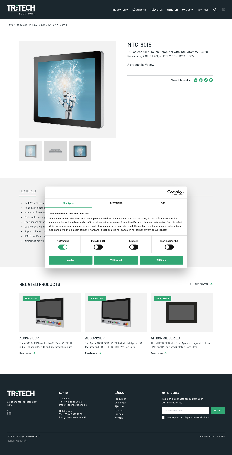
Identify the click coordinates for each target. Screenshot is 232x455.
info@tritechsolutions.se (73, 404)
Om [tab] (163, 202)
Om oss (186, 9)
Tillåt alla (161, 260)
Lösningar (139, 9)
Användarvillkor (207, 436)
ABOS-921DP (94, 338)
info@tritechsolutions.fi (72, 417)
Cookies (221, 436)
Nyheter (172, 9)
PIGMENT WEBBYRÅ (17, 440)
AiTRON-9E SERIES (165, 338)
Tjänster (156, 9)
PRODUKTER (119, 9)
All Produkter (199, 284)
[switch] (98, 247)
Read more (25, 353)
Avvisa (70, 260)
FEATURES (27, 191)
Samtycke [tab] (68, 203)
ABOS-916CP (29, 338)
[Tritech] (21, 393)
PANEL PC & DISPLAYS (41, 24)
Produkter (21, 24)
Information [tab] (116, 202)
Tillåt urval (116, 260)
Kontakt (202, 9)
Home (10, 24)
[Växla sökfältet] (215, 9)
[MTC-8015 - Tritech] (21, 10)
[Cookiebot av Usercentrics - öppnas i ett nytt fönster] (170, 192)
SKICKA (218, 410)
